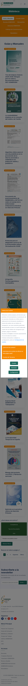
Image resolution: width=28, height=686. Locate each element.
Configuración (14, 372)
